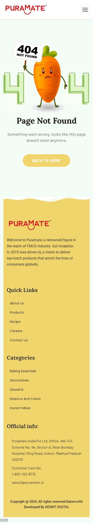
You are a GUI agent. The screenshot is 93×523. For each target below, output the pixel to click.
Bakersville (74, 502)
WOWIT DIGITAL (57, 507)
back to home (46, 160)
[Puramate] (26, 9)
